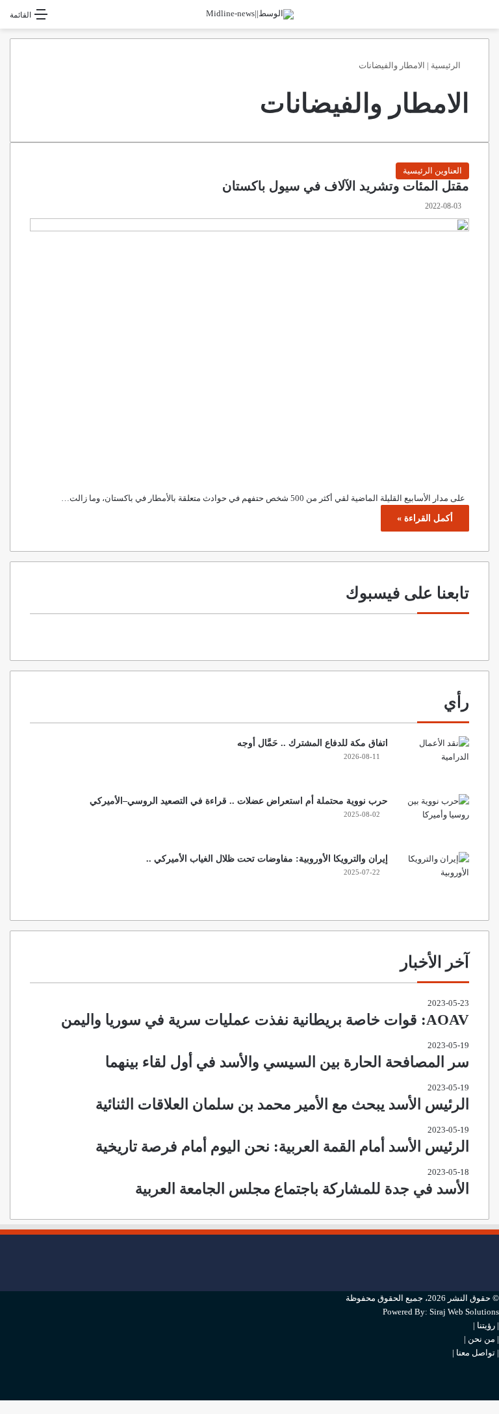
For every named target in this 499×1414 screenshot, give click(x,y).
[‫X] (496, 1263)
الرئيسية (447, 65)
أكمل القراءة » (425, 518)
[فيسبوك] (496, 1241)
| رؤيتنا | (486, 1325)
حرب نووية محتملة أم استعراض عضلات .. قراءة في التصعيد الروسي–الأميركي (239, 801)
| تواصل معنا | (475, 1352)
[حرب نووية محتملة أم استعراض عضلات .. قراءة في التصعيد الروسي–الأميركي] (433, 818)
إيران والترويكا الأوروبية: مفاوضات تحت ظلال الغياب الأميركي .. (267, 859)
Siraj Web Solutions (464, 1312)
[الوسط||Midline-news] (250, 14)
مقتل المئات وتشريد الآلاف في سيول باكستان (345, 186)
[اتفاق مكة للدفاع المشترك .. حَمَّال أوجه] (433, 760)
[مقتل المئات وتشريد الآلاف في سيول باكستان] (249, 344)
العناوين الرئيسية (432, 170)
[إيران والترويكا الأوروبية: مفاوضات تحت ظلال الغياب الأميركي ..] (433, 876)
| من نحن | (481, 1339)
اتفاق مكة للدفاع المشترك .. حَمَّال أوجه (312, 743)
